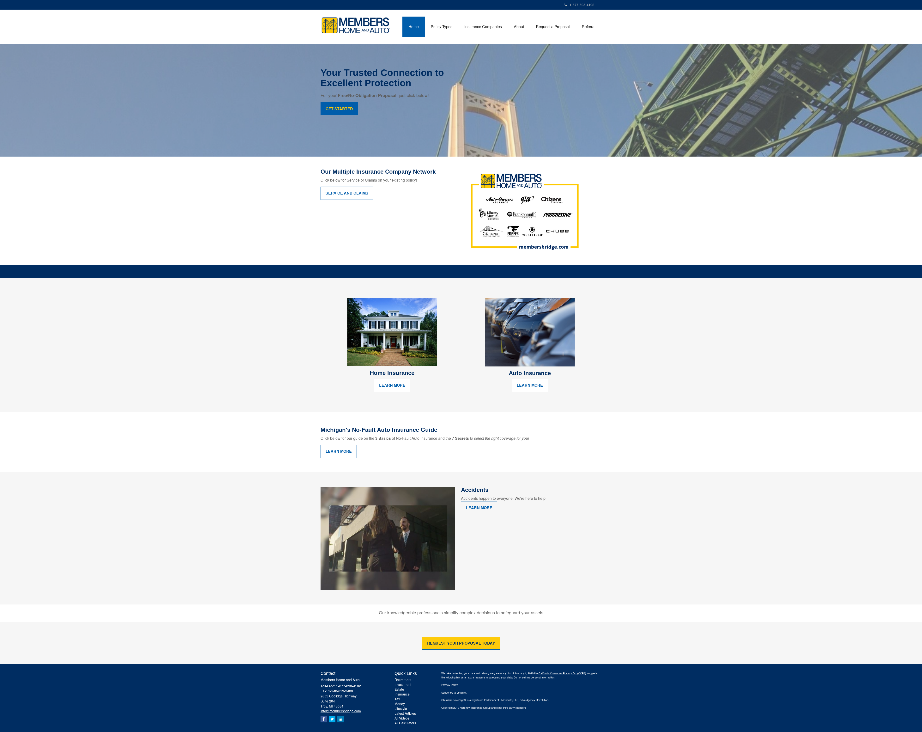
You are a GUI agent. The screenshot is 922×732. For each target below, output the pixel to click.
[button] (441, 27)
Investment (402, 684)
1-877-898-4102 (582, 4)
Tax (397, 698)
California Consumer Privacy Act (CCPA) (562, 673)
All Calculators (405, 722)
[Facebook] (324, 719)
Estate (399, 689)
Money (399, 703)
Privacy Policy (449, 685)
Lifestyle (400, 708)
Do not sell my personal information (534, 677)
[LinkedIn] (340, 719)
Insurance (402, 694)
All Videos (401, 718)
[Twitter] (332, 719)
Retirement (402, 679)
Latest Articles (405, 713)
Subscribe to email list (454, 692)
